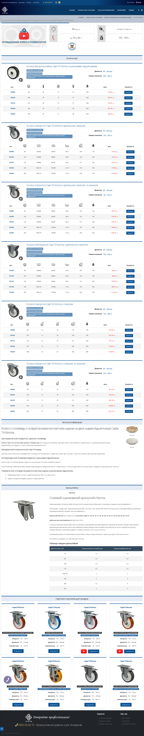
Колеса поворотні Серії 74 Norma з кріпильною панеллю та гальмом (62, 185)
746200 (12, 411)
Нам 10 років (126, 718)
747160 (11, 287)
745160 (12, 346)
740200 (12, 114)
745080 (12, 330)
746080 (12, 389)
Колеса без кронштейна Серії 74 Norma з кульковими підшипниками (62, 66)
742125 (11, 162)
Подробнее (17, 651)
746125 (12, 400)
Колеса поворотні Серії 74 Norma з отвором (50, 304)
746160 (12, 406)
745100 (12, 335)
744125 (11, 222)
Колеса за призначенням (106, 10)
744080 (11, 211)
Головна (72, 10)
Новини (131, 10)
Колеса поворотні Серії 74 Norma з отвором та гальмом (56, 363)
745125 (12, 341)
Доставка (22, 2)
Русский (131, 2)
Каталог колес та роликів (86, 10)
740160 (12, 108)
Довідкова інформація (105, 724)
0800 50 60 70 (48, 2)
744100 (11, 216)
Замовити (128, 92)
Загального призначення (34, 73)
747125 (11, 281)
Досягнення (125, 721)
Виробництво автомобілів (34, 70)
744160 (11, 227)
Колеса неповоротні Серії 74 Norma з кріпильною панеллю (57, 244)
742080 (11, 151)
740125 (12, 103)
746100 (12, 395)
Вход (139, 2)
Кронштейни (121, 10)
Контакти (36, 2)
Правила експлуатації (105, 718)
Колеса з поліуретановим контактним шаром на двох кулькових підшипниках (46, 76)
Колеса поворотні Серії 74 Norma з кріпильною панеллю (56, 125)
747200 (11, 292)
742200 (11, 173)
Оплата (29, 2)
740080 (12, 92)
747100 (11, 276)
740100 (12, 97)
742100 (11, 157)
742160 (11, 168)
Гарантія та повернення (9, 2)
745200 (12, 352)
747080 (11, 270)
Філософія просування (129, 724)
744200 (11, 233)
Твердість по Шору (104, 721)
